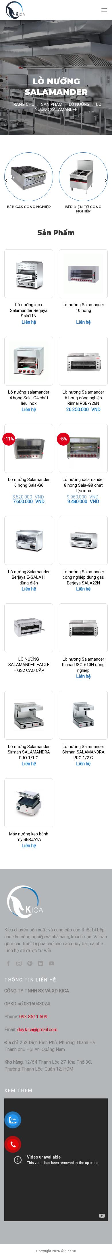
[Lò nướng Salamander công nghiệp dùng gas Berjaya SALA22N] (83, 540)
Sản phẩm (51, 104)
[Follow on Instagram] (19, 964)
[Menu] (104, 10)
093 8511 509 (33, 1016)
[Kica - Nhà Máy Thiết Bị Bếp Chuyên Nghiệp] (33, 10)
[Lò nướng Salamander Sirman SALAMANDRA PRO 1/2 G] (83, 715)
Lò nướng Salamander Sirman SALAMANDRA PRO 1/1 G (29, 752)
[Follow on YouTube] (51, 964)
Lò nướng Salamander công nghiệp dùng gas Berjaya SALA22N (83, 577)
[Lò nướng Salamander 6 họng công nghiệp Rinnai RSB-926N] (83, 361)
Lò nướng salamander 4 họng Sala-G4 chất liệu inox (28, 398)
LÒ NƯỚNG (79, 104)
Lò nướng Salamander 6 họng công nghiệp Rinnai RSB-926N (83, 398)
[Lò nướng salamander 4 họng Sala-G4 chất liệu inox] (29, 361)
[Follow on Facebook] (8, 964)
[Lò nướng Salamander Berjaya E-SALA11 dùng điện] (29, 540)
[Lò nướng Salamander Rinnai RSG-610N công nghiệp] (83, 628)
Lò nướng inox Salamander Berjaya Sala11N (28, 310)
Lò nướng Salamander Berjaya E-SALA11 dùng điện (29, 577)
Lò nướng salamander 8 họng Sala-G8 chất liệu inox (83, 485)
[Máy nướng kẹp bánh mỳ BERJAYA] (29, 802)
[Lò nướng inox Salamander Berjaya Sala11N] (29, 274)
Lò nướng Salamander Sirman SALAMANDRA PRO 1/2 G (83, 752)
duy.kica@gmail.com (37, 1029)
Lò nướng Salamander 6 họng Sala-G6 (29, 482)
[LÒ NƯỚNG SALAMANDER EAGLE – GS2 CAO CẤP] (29, 628)
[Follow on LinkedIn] (40, 964)
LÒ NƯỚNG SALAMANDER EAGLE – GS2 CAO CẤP (28, 665)
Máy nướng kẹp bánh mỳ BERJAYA (28, 836)
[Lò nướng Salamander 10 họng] (83, 274)
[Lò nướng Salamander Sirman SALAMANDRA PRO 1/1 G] (29, 715)
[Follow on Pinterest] (29, 964)
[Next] (105, 180)
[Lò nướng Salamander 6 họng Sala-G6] (29, 448)
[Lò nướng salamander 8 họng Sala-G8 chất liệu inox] (83, 448)
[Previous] (6, 180)
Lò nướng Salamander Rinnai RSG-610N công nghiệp (83, 665)
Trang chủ (22, 104)
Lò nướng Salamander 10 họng (83, 307)
